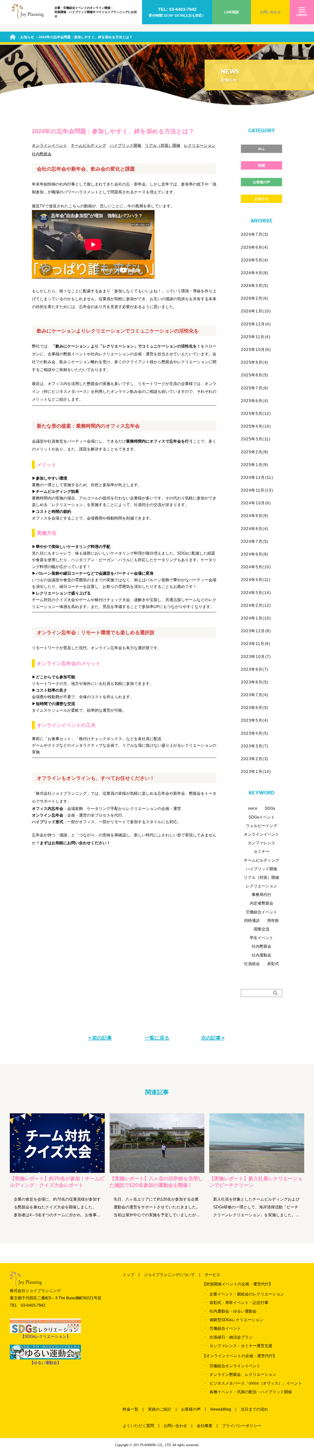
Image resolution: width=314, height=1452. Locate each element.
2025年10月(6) (256, 349)
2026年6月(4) (254, 247)
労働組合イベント (261, 912)
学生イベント (261, 938)
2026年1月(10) (256, 311)
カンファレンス (261, 843)
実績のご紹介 (159, 1409)
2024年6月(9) (254, 554)
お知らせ (261, 199)
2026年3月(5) (254, 286)
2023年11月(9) (256, 644)
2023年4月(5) (254, 733)
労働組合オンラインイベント (235, 1366)
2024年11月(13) (257, 490)
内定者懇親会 (261, 903)
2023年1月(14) (256, 771)
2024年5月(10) (256, 567)
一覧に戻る (157, 1038)
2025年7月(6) (254, 388)
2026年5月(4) (254, 260)
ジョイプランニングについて (169, 1275)
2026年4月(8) (254, 273)
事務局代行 (261, 895)
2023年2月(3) (254, 759)
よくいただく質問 (138, 1426)
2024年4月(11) (256, 580)
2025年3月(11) (256, 439)
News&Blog (220, 1409)
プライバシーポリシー (241, 1426)
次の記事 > (212, 1038)
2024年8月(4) (254, 529)
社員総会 (252, 964)
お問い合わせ (270, 12)
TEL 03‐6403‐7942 (27, 1305)
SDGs (270, 808)
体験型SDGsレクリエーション (236, 1320)
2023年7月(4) (254, 695)
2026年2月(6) (254, 298)
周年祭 (273, 920)
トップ (128, 1275)
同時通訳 (252, 920)
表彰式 (273, 964)
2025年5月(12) (256, 413)
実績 (261, 165)
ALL (261, 149)
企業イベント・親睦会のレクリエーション (246, 1294)
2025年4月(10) (256, 426)
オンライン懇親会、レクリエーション (242, 1374)
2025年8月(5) (254, 375)
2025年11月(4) (256, 337)
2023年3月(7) (254, 746)
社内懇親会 (42, 154)
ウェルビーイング (261, 826)
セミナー (261, 851)
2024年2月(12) (256, 605)
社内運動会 (261, 955)
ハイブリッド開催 (125, 145)
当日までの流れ (254, 1409)
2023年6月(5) (254, 708)
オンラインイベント (49, 145)
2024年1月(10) (256, 618)
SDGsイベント (262, 817)
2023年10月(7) (256, 657)
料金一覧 (130, 1409)
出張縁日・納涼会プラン (231, 1337)
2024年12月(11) (257, 477)
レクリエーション (199, 145)
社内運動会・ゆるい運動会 (233, 1311)
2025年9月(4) (254, 362)
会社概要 (204, 1426)
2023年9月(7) (254, 669)
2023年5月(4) (254, 720)
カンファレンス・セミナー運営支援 (240, 1346)
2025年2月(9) (254, 452)
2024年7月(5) (254, 541)
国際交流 (261, 929)
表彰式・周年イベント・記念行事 (238, 1303)
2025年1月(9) (254, 465)
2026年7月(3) (254, 234)
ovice (252, 808)
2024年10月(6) (256, 503)
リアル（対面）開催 (162, 145)
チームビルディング (88, 145)
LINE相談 (231, 12)
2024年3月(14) (256, 593)
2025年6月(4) (254, 401)
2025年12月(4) (256, 324)
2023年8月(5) (254, 682)
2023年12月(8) (256, 631)
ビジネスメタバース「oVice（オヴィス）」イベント (255, 1383)
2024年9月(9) (254, 516)
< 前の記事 (100, 1038)
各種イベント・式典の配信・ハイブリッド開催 (250, 1392)
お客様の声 (261, 182)
